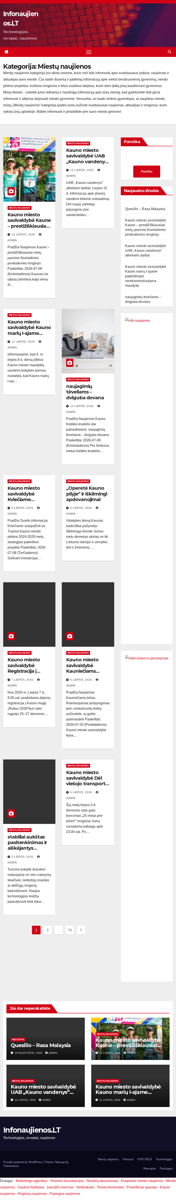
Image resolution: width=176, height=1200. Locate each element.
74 (70, 930)
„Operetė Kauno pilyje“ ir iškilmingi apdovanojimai (86, 493)
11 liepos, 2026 (24, 341)
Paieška (132, 141)
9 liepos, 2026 (23, 507)
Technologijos (164, 1159)
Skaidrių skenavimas (102, 1181)
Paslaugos (166, 1168)
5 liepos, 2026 (23, 856)
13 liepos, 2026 (24, 234)
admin (53, 1053)
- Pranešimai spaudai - (142, 1187)
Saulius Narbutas (31, 1187)
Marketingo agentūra (31, 1181)
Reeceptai (18, 1039)
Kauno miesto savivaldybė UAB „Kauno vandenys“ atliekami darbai (87, 158)
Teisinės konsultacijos (66, 1181)
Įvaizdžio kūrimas (60, 1187)
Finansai (128, 1159)
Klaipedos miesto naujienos (142, 1181)
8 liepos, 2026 (81, 507)
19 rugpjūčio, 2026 (29, 1053)
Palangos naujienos (65, 1193)
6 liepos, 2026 (81, 679)
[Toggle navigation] (88, 52)
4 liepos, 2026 (81, 792)
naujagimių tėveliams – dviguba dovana (85, 392)
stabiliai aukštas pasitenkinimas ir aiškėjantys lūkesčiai (27, 845)
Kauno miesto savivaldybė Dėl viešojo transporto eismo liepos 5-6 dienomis (87, 784)
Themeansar (10, 1166)
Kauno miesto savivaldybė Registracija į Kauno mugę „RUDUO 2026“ (25, 671)
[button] (169, 52)
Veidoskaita (85, 1187)
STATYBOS (144, 1159)
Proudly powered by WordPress (23, 1162)
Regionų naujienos (32, 1193)
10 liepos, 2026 (82, 406)
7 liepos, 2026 (23, 679)
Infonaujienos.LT (32, 1129)
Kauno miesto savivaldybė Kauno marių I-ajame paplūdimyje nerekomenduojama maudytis (29, 336)
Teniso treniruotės (110, 1187)
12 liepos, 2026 (82, 170)
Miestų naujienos (19, 208)
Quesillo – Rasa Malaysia (145, 209)
